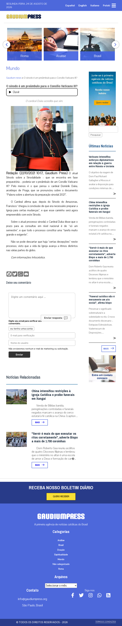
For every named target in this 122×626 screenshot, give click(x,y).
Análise (61, 540)
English (82, 5)
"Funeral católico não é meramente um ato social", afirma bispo (102, 299)
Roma (61, 569)
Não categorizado (61, 564)
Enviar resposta (53, 317)
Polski (106, 5)
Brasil (61, 545)
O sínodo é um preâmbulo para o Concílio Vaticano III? (42, 86)
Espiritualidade (61, 554)
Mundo (13, 68)
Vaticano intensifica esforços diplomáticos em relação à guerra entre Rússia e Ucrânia (101, 161)
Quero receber (61, 496)
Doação (61, 550)
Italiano (94, 5)
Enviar (19, 354)
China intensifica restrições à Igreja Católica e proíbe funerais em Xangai (53, 395)
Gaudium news (13, 77)
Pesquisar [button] (96, 134)
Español (70, 5)
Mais (37, 422)
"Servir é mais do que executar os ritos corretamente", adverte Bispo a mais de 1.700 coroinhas (55, 437)
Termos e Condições (105, 621)
